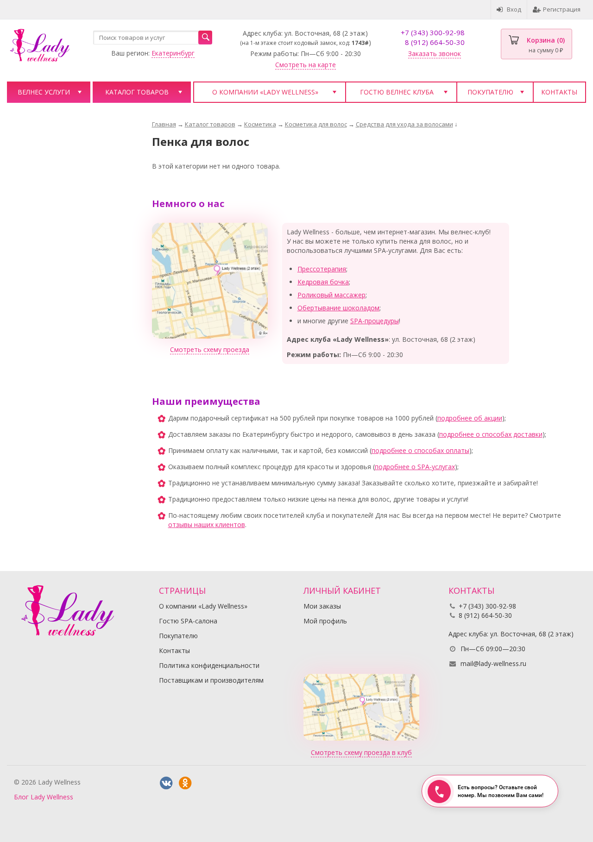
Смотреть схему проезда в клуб (361, 752)
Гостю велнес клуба (397, 92)
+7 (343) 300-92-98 (433, 32)
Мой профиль (325, 620)
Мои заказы (322, 606)
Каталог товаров (137, 92)
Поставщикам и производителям (211, 680)
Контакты (559, 92)
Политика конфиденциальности (209, 665)
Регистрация (561, 9)
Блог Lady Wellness (43, 796)
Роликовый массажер (331, 294)
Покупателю (490, 92)
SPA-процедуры (374, 320)
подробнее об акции (469, 418)
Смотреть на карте (305, 64)
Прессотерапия (321, 268)
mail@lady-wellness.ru (493, 663)
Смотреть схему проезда (209, 349)
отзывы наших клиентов (206, 524)
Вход (514, 9)
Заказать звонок (434, 53)
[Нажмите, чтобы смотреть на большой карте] (210, 280)
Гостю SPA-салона (188, 620)
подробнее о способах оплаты (420, 450)
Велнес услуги (44, 92)
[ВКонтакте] (166, 783)
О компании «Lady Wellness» (265, 92)
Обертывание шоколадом (338, 307)
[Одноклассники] (185, 783)
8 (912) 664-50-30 (435, 42)
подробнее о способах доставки (491, 434)
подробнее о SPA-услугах (415, 466)
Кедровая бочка (323, 281)
